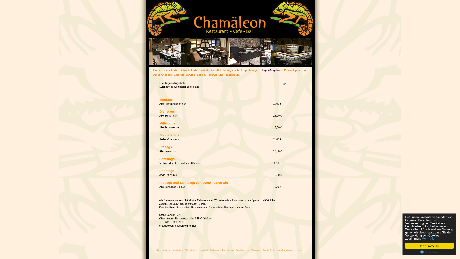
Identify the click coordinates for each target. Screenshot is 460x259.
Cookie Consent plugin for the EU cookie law (429, 252)
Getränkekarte (188, 70)
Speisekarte (170, 70)
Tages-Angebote (271, 70)
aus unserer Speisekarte (186, 86)
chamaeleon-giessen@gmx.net (177, 225)
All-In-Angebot (162, 74)
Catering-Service (184, 74)
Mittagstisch (231, 70)
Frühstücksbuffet (210, 70)
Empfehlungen (250, 70)
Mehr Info (428, 238)
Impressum (233, 74)
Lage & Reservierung (210, 74)
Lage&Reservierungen (285, 250)
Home (157, 70)
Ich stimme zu (429, 246)
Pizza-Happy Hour (295, 70)
